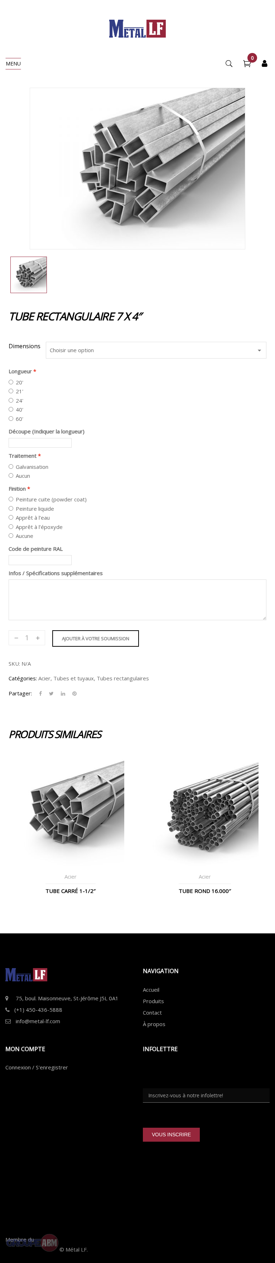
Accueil (151, 989)
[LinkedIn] (63, 693)
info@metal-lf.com (38, 1021)
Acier (44, 678)
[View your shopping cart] (247, 64)
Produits (153, 1001)
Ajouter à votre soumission (95, 638)
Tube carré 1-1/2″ (70, 890)
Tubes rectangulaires (123, 678)
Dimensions (24, 346)
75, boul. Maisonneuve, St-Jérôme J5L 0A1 (67, 998)
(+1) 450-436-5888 (38, 1009)
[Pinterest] (73, 693)
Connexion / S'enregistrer (36, 1067)
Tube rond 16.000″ (205, 890)
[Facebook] (40, 693)
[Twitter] (51, 693)
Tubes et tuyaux (73, 678)
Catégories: (23, 678)
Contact (152, 1012)
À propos (154, 1024)
